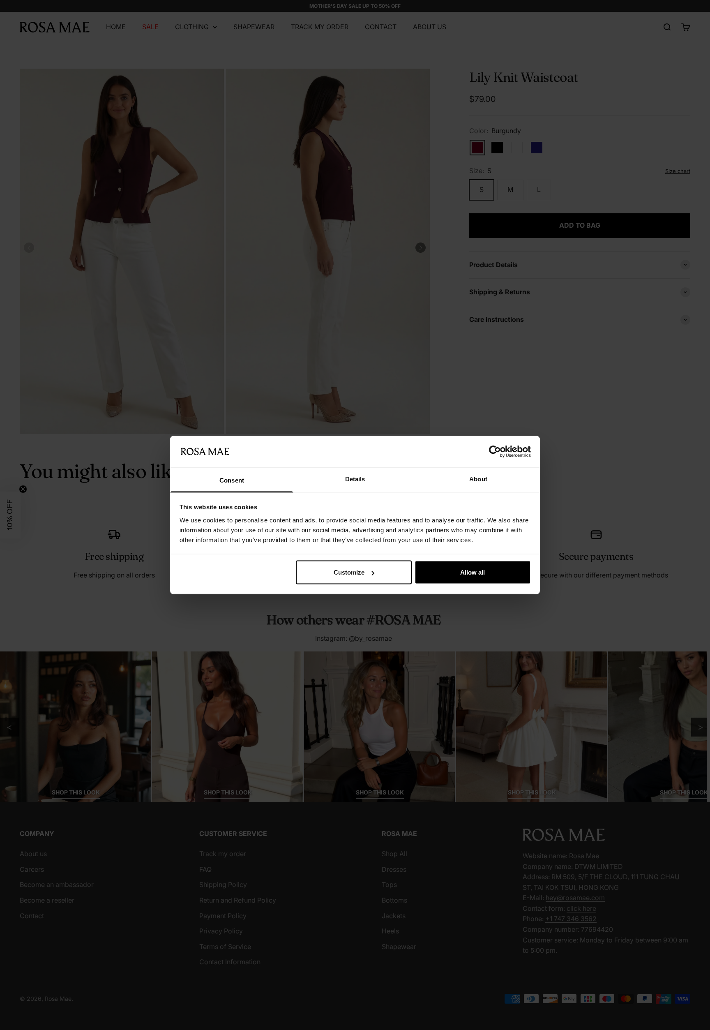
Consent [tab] (231, 479)
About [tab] (478, 478)
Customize (349, 572)
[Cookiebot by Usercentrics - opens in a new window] (495, 452)
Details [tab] (355, 478)
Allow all (472, 572)
